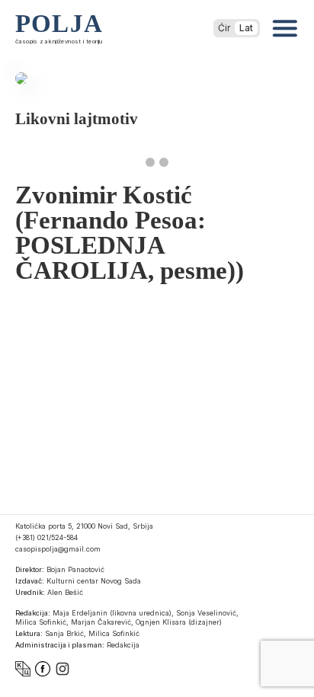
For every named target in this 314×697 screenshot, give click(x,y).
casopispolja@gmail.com (58, 549)
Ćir (224, 28)
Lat (246, 28)
